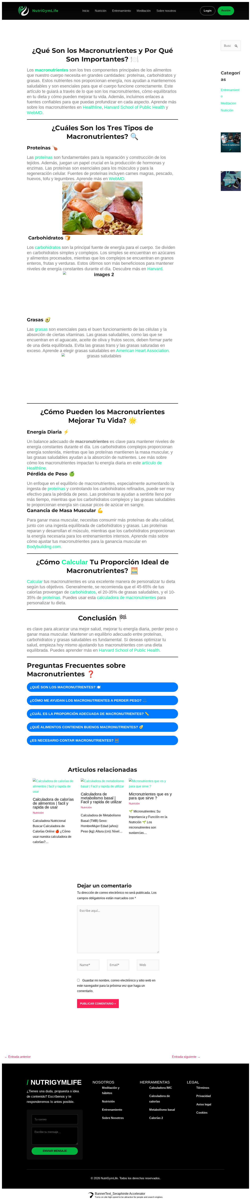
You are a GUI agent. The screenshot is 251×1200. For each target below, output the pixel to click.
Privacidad (203, 1096)
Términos (202, 1087)
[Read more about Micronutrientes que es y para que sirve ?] (150, 783)
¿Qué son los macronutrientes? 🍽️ (65, 687)
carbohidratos (48, 247)
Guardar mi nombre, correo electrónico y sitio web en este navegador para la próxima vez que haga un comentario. (116, 986)
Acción (226, 10)
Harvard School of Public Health (134, 107)
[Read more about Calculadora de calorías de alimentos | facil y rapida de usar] (54, 786)
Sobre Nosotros (113, 1118)
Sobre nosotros (166, 10)
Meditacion (228, 103)
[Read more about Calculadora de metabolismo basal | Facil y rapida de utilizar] (102, 783)
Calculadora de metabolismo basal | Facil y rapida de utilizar (101, 798)
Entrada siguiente (186, 1056)
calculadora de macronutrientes (126, 597)
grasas (41, 329)
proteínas (44, 157)
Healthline (92, 107)
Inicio (85, 10)
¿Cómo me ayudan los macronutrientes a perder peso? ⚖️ (88, 700)
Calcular (74, 562)
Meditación (144, 10)
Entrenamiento (121, 10)
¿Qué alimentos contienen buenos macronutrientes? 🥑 (86, 727)
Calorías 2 (156, 1118)
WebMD (34, 112)
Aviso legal (203, 1104)
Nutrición (100, 10)
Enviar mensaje (55, 1150)
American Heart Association (142, 350)
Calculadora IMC (160, 1087)
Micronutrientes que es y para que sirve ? (150, 796)
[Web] (148, 965)
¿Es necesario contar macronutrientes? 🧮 (74, 740)
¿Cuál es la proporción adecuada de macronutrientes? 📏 (89, 714)
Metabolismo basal (162, 1109)
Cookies (201, 1112)
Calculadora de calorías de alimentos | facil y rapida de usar (53, 803)
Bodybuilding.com (44, 546)
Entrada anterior (17, 1056)
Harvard (154, 268)
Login (208, 10)
